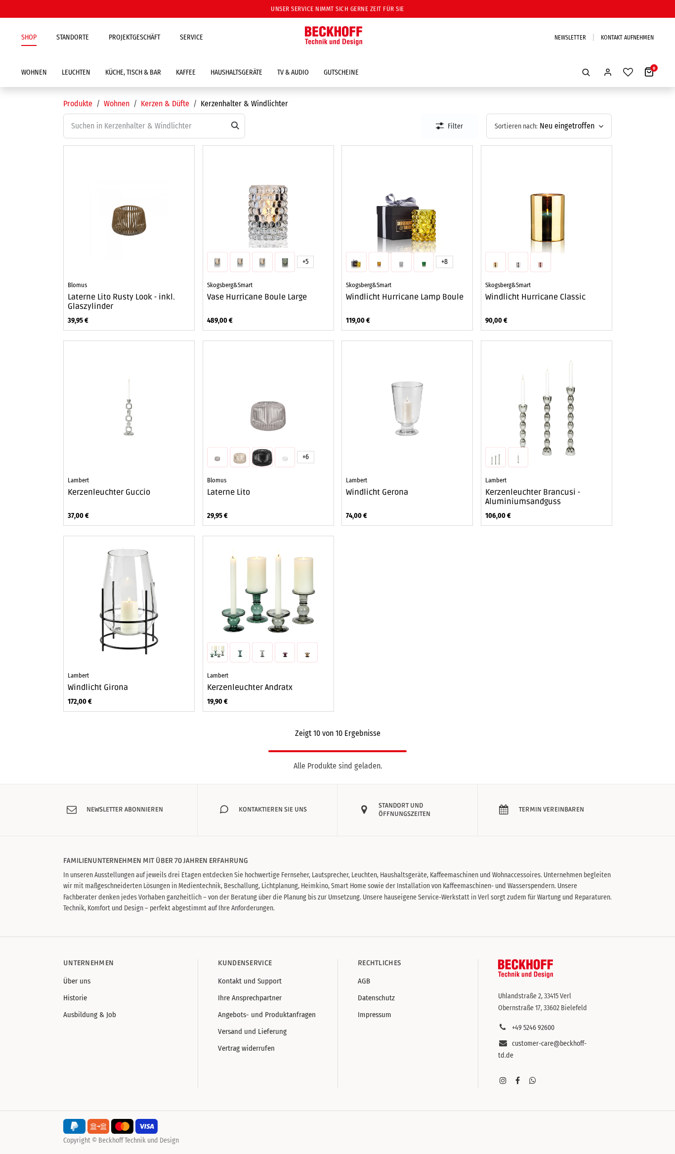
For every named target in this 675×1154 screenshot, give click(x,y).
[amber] (217, 262)
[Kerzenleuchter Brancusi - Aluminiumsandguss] (546, 406)
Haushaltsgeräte (236, 72)
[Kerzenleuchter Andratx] (268, 601)
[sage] (284, 262)
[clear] (239, 262)
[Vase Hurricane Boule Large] (268, 211)
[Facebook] (518, 1080)
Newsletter (570, 37)
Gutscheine (341, 72)
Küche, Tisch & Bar (133, 72)
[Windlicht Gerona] (407, 406)
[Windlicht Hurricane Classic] (546, 211)
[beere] (284, 652)
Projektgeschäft (134, 37)
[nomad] (239, 457)
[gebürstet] (495, 457)
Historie (75, 997)
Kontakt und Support (250, 981)
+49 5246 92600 (533, 1028)
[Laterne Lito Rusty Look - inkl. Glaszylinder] (129, 211)
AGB (364, 981)
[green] (262, 262)
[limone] (356, 262)
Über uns (76, 981)
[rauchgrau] (262, 652)
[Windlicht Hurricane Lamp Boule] (407, 211)
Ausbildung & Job (89, 1014)
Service (191, 37)
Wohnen (34, 72)
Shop (29, 37)
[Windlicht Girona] (129, 601)
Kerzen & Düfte (165, 103)
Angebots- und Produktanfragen (267, 1014)
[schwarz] (262, 457)
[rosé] (540, 262)
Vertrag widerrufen (246, 1048)
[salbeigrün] (239, 652)
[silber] (517, 262)
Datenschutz (376, 997)
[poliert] (517, 457)
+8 (444, 261)
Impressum (374, 1014)
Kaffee (186, 72)
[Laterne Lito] (268, 406)
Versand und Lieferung (252, 1031)
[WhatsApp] (532, 1080)
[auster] (307, 652)
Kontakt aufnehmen (627, 37)
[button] (586, 72)
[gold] (495, 262)
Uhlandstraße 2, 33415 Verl (534, 996)
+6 (305, 457)
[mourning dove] (217, 457)
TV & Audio (293, 72)
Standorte (72, 37)
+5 (305, 261)
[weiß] (284, 457)
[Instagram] (503, 1080)
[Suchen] (235, 126)
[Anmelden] (607, 72)
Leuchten (76, 72)
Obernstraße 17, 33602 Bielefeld (542, 1008)
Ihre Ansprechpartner (250, 997)
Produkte (77, 103)
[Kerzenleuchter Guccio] (129, 406)
